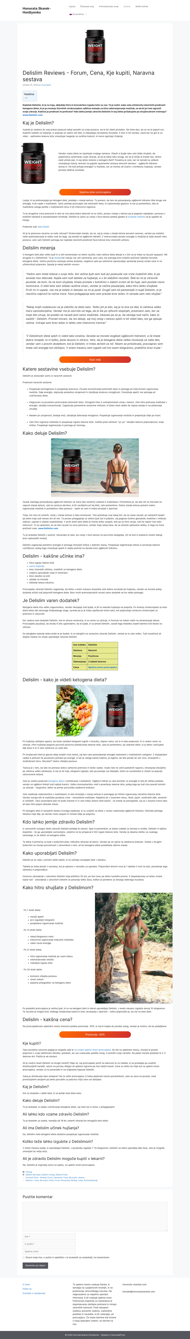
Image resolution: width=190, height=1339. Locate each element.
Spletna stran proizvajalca (95, 192)
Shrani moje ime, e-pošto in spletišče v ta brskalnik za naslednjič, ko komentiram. (67, 1257)
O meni (26, 1284)
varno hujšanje (36, 566)
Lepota (72, 6)
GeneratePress (118, 1335)
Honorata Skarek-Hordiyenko (37, 10)
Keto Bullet (43, 226)
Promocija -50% (95, 1034)
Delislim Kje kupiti (33, 1175)
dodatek (58, 258)
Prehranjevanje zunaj (108, 6)
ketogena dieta (56, 781)
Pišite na (27, 1289)
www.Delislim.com (33, 115)
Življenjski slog (87, 6)
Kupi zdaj (95, 359)
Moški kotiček (142, 6)
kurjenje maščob (137, 216)
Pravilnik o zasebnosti (34, 1293)
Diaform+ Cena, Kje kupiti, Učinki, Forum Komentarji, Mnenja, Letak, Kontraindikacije (61, 1180)
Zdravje (127, 6)
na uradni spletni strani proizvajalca (92, 1050)
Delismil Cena (61, 1175)
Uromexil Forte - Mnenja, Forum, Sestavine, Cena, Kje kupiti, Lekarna (55, 1177)
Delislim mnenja (48, 1175)
